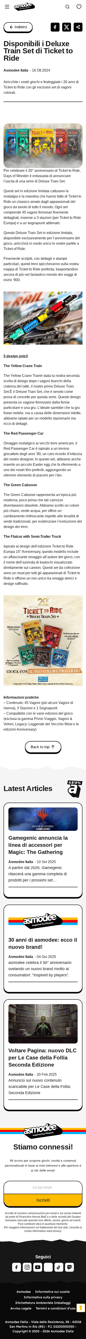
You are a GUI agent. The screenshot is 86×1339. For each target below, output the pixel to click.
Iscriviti (43, 1200)
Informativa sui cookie (52, 1292)
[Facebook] (16, 1267)
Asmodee (24, 1292)
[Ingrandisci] (77, 601)
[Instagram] (27, 1267)
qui (30, 1220)
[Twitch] (69, 1267)
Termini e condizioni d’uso (56, 1308)
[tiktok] (58, 1267)
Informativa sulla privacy (43, 1297)
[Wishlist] (79, 6)
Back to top (40, 747)
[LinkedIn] (48, 1267)
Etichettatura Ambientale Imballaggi (43, 1303)
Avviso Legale (20, 1308)
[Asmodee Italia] (24, 7)
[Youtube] (37, 1267)
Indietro (21, 27)
